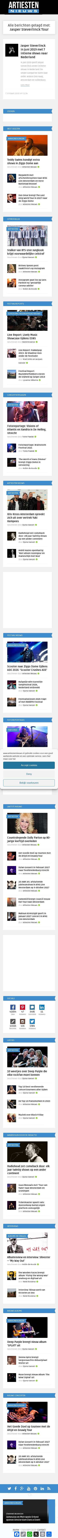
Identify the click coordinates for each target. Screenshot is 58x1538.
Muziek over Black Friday (31, 1115)
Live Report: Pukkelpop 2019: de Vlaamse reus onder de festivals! (30, 353)
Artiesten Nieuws (29, 167)
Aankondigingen (16, 138)
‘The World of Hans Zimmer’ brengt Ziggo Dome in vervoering (32, 462)
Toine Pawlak (28, 437)
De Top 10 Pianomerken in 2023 (34, 1101)
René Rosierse (28, 342)
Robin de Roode (30, 289)
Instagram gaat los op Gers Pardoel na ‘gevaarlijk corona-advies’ (32, 283)
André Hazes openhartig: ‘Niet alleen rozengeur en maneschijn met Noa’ (32, 553)
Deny (29, 774)
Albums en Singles (17, 1236)
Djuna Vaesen (28, 257)
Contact (41, 1529)
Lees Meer (25, 85)
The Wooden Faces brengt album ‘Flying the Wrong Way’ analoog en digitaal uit (33, 1275)
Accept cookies (29, 765)
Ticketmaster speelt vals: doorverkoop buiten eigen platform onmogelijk (32, 1205)
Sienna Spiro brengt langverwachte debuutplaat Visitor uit (33, 1360)
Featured (12, 730)
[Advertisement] (29, 600)
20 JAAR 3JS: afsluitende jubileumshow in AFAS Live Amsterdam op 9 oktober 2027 (34, 885)
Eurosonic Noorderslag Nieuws (24, 313)
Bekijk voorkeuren (29, 782)
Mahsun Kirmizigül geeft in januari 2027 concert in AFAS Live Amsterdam (33, 916)
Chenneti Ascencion (14, 1514)
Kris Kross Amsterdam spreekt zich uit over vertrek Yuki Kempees (26, 518)
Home (16, 1529)
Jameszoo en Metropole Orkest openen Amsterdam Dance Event (23, 1518)
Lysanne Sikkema (30, 380)
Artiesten (13, 229)
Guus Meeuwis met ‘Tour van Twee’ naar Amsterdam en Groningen (33, 1188)
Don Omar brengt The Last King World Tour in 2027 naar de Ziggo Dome (33, 198)
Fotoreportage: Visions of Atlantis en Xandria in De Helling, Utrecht (26, 430)
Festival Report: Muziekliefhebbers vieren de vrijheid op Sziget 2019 (32, 374)
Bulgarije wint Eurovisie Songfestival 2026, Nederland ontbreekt (31, 685)
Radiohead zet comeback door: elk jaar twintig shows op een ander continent (33, 536)
